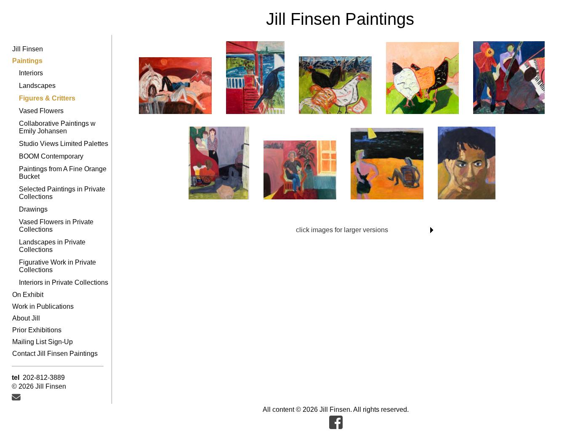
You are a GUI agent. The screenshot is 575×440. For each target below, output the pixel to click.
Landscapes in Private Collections (52, 246)
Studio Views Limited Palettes (63, 143)
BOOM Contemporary (51, 156)
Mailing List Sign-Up (42, 341)
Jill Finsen (27, 49)
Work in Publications (43, 306)
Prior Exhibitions (36, 330)
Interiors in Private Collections (63, 282)
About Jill (26, 318)
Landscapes (37, 85)
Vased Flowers (41, 110)
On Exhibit (27, 294)
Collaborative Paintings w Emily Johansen (57, 127)
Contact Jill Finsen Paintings (55, 353)
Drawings (33, 209)
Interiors (31, 73)
